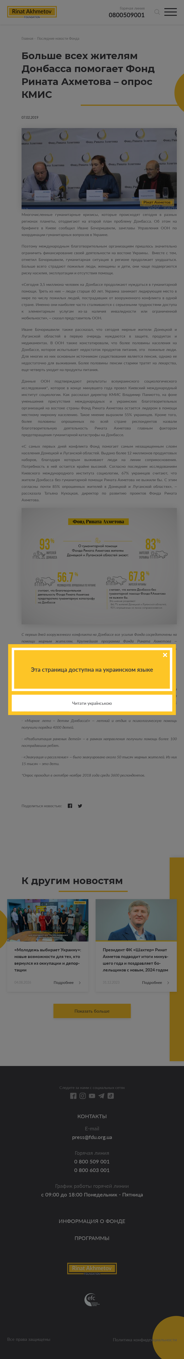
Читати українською (92, 703)
